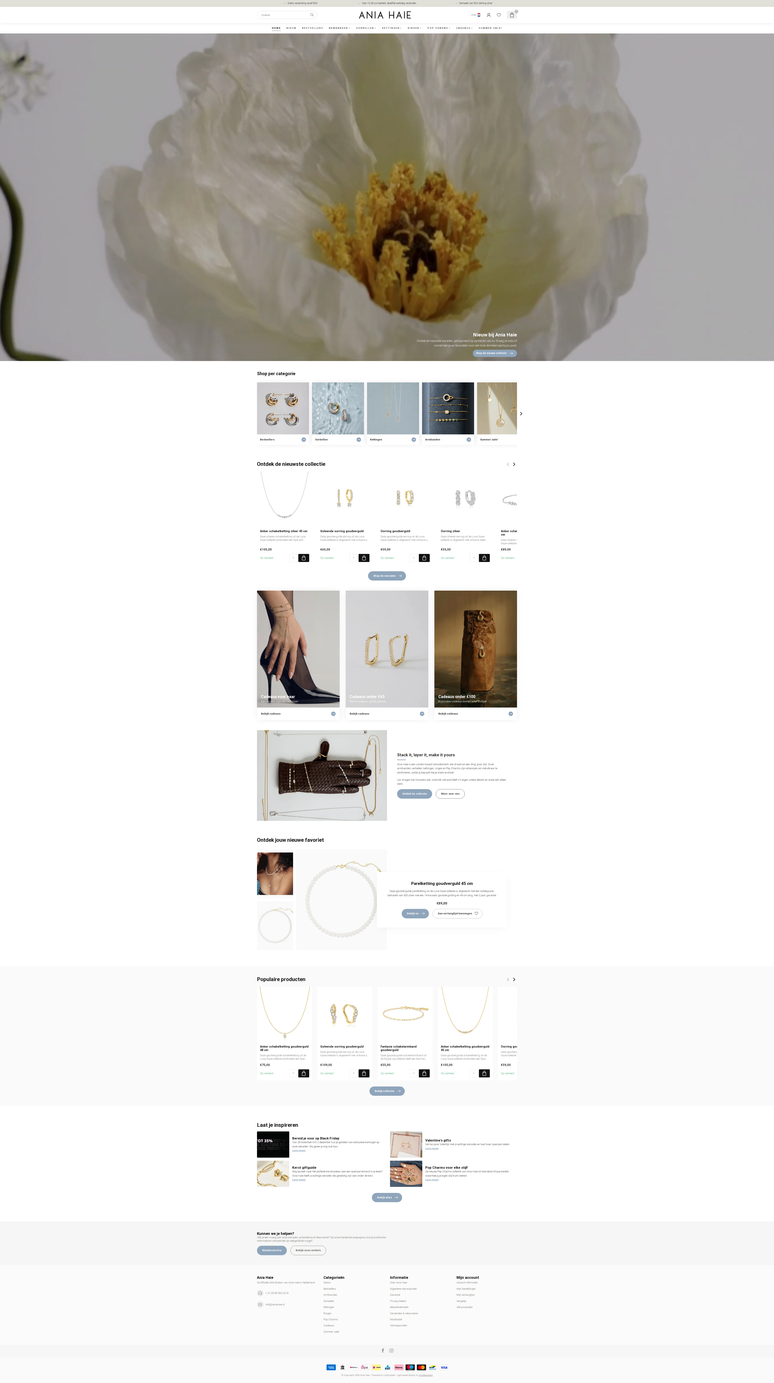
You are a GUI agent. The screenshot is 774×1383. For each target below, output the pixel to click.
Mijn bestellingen (466, 1288)
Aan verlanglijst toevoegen (455, 913)
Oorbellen (365, 28)
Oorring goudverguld (395, 531)
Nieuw (291, 28)
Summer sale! (490, 28)
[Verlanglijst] (499, 15)
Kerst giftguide (304, 1168)
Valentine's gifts (438, 1140)
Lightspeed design (406, 1375)
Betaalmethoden (399, 1307)
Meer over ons (450, 793)
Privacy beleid (398, 1301)
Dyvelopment (426, 1375)
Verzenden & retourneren (404, 1313)
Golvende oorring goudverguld (342, 531)
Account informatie (467, 1282)
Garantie (395, 1294)
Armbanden (338, 28)
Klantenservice (272, 1250)
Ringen (413, 28)
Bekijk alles (384, 1197)
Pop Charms (438, 28)
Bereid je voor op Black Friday (315, 1138)
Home (276, 28)
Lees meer (299, 1150)
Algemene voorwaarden (403, 1288)
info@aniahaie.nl (275, 1304)
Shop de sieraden (384, 575)
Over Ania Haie (398, 1282)
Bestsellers (312, 28)
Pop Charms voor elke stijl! (446, 1168)
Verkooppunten (398, 1325)
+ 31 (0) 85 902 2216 (276, 1293)
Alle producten (465, 1307)
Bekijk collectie (384, 1091)
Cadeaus (463, 28)
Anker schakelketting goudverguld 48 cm (284, 1048)
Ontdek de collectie (414, 793)
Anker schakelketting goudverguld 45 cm (465, 1048)
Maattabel (396, 1319)
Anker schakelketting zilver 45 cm (283, 531)
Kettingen (391, 28)
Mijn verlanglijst (466, 1294)
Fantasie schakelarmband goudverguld (399, 1048)
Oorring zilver (450, 531)
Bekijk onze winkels (308, 1250)
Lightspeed (389, 1375)
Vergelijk (461, 1301)
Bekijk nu (413, 913)
